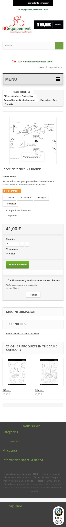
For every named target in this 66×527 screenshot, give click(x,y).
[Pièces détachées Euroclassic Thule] (49, 372)
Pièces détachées (21, 92)
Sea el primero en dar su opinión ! (22, 333)
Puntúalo (34, 295)
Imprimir (12, 215)
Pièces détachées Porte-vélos (18, 96)
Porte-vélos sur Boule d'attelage (19, 100)
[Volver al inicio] (6, 92)
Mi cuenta (10, 450)
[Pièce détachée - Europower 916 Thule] (17, 372)
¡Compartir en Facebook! (18, 210)
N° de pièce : (13, 249)
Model (6, 176)
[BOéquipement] (33, 24)
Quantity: (10, 239)
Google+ (42, 197)
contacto (41, 67)
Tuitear (10, 197)
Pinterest (11, 203)
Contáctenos (32, 3)
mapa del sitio (55, 67)
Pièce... (7, 390)
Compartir (26, 197)
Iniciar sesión (43, 3)
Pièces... (39, 390)
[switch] (59, 522)
